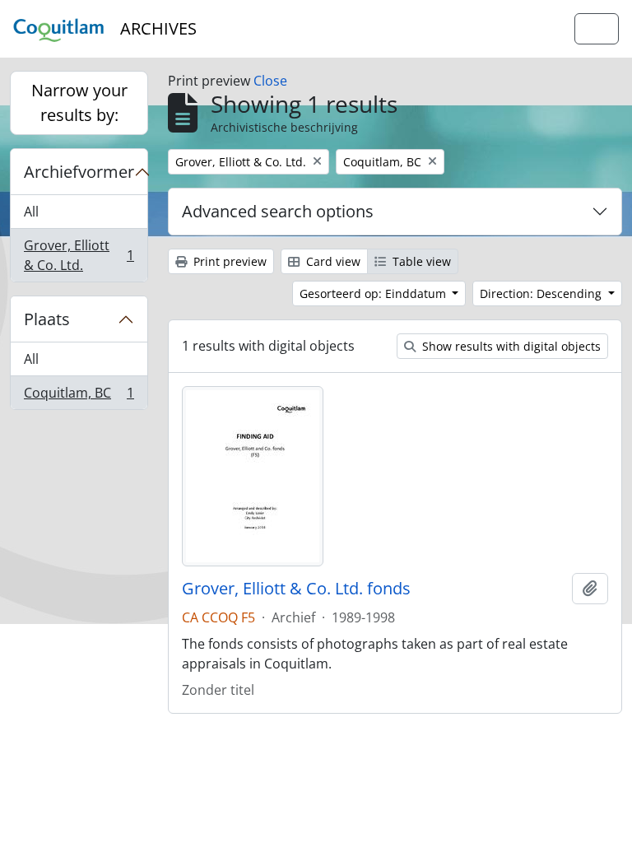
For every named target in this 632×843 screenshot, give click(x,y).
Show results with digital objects (510, 346)
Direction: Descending (542, 293)
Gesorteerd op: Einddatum (374, 293)
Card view (331, 261)
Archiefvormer (79, 172)
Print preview (228, 261)
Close (270, 81)
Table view (420, 261)
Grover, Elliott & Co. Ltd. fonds (296, 588)
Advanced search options (278, 211)
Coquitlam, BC (78, 396)
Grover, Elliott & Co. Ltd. (78, 255)
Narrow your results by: (79, 102)
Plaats (47, 319)
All (31, 212)
